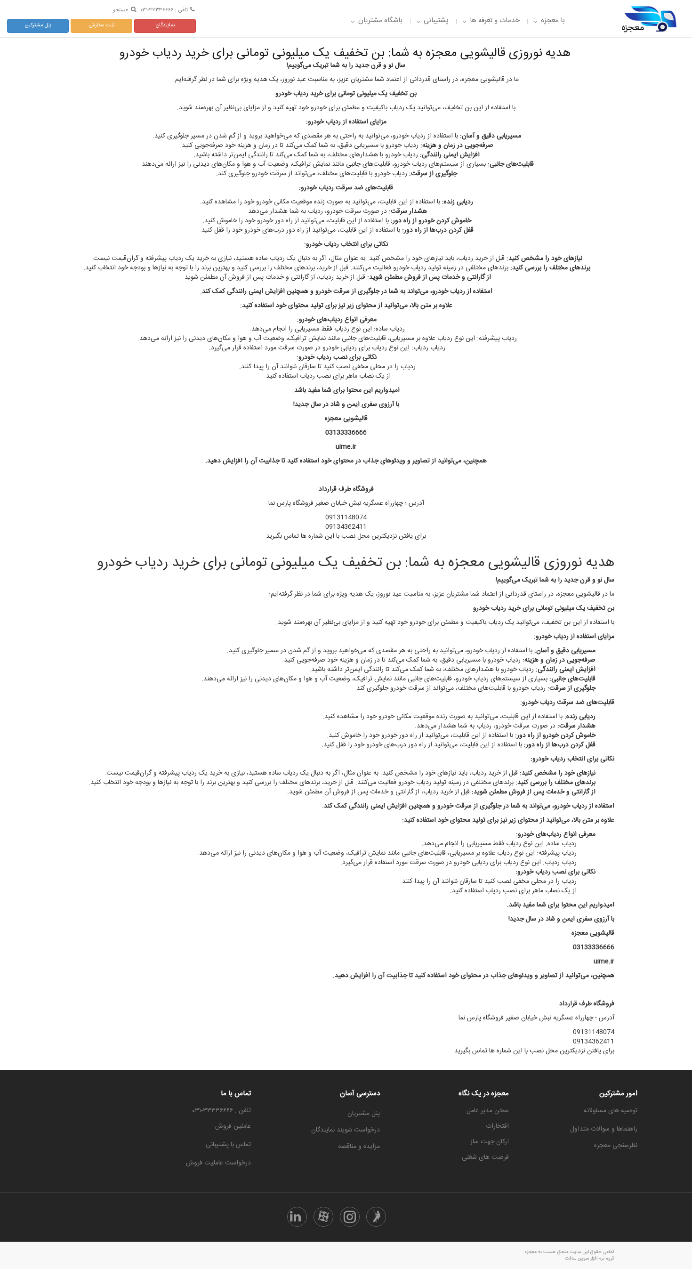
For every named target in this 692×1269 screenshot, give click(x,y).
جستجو (121, 9)
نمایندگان (165, 25)
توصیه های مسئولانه (610, 1110)
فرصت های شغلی (485, 1157)
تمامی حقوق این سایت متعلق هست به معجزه (569, 1252)
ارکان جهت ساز (489, 1142)
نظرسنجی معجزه (615, 1145)
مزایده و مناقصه (359, 1146)
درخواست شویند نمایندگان (345, 1130)
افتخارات (497, 1126)
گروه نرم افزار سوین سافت (589, 1258)
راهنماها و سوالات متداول (603, 1129)
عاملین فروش (233, 1126)
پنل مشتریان (363, 1113)
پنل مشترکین (37, 25)
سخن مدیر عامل (488, 1110)
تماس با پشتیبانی (228, 1144)
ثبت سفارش (101, 25)
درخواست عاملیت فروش (218, 1163)
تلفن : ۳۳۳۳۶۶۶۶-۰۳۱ (164, 10)
